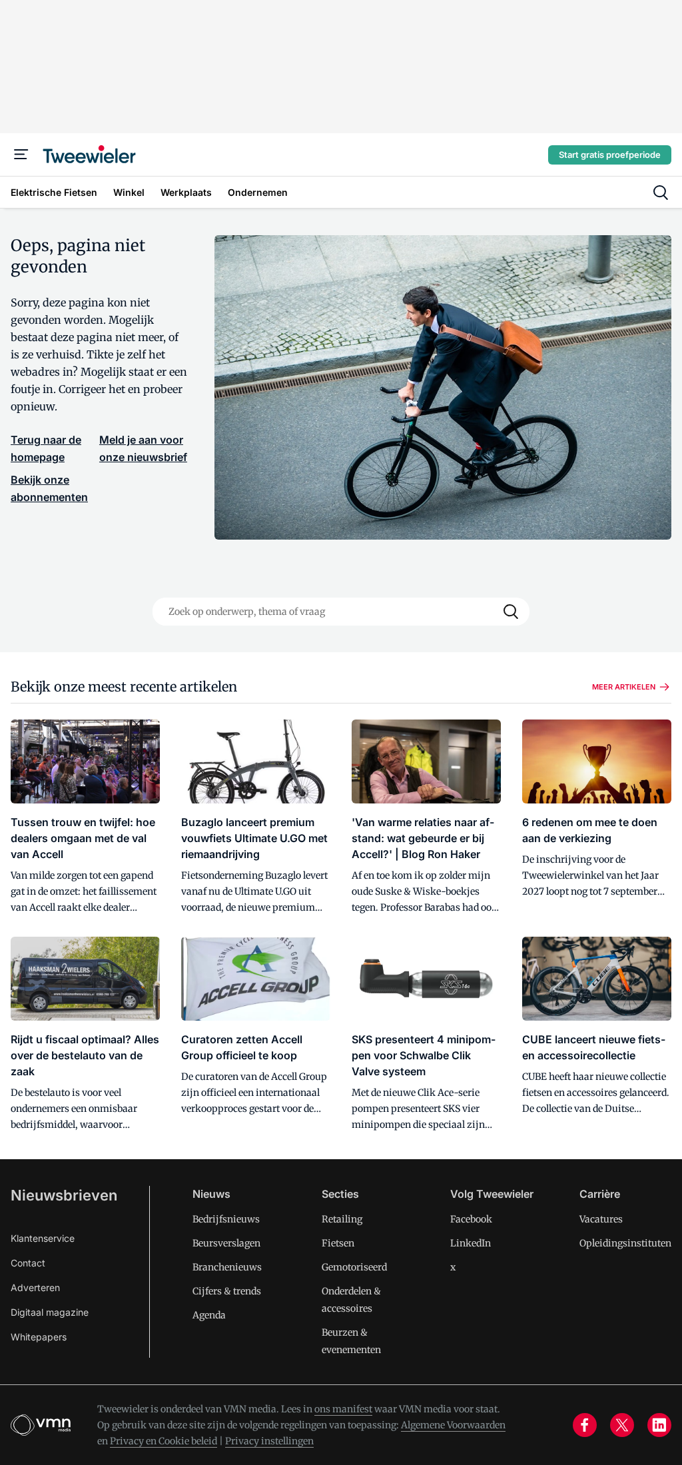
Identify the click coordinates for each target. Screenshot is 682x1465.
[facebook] (585, 1425)
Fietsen (338, 1243)
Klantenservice (43, 1238)
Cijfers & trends (226, 1291)
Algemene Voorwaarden (453, 1425)
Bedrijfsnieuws (226, 1219)
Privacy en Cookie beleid (163, 1441)
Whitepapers (39, 1336)
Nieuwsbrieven (64, 1195)
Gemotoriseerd (354, 1267)
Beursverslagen (226, 1243)
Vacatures (601, 1219)
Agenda (209, 1315)
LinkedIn (470, 1243)
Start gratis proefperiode (610, 154)
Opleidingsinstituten (625, 1243)
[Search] (510, 612)
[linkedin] (659, 1425)
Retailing (342, 1219)
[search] (660, 193)
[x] (622, 1425)
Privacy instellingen (269, 1441)
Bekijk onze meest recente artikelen (124, 686)
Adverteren (35, 1287)
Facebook (471, 1219)
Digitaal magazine (50, 1312)
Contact (28, 1262)
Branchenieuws (227, 1267)
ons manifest (343, 1409)
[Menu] (21, 154)
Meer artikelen (623, 687)
